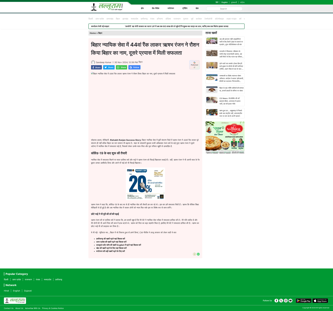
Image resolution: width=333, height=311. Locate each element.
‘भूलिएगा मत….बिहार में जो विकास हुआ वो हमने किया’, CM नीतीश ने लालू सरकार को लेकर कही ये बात (137, 232)
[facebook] (276, 301)
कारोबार (199, 18)
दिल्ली (90, 18)
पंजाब (152, 18)
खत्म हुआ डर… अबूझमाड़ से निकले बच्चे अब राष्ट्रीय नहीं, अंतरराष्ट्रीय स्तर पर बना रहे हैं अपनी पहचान (230, 113)
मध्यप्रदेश (134, 18)
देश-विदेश (155, 8)
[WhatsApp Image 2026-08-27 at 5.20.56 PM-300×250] (145, 199)
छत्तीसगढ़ (144, 18)
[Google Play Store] (303, 300)
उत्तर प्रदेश (99, 18)
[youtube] (290, 301)
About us (19, 308)
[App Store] (320, 300)
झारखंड (125, 18)
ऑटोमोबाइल (219, 18)
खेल (197, 8)
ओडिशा (168, 18)
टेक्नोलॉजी (208, 18)
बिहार (118, 18)
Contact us (8, 308)
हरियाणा (160, 18)
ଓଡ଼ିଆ (242, 2)
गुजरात (185, 18)
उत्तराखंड (109, 18)
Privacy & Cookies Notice (53, 308)
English (225, 2)
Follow (136, 67)
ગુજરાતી (234, 2)
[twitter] (281, 301)
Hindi (6, 290)
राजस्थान (177, 18)
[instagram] (286, 301)
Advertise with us (32, 308)
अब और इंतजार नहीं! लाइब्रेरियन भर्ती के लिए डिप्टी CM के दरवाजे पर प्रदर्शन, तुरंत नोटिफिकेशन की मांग (231, 42)
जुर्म (192, 18)
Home (93, 33)
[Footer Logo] (15, 300)
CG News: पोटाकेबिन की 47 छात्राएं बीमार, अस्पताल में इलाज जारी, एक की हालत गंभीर (229, 101)
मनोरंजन (171, 8)
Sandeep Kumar (103, 62)
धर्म (240, 18)
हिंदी (217, 2)
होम (142, 8)
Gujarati (28, 290)
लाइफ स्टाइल (231, 18)
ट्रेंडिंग (184, 8)
